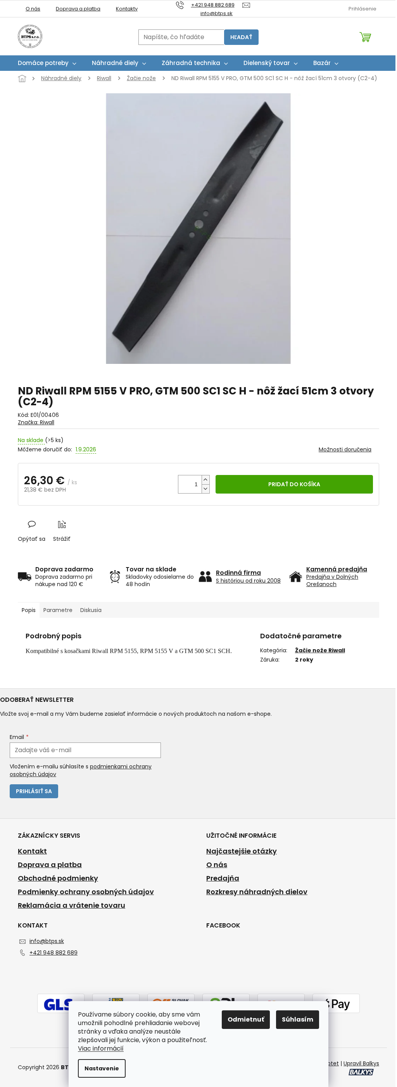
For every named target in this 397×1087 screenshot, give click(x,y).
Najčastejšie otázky (241, 851)
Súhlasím (297, 1019)
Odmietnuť (246, 1019)
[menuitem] (47, 63)
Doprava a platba (78, 8)
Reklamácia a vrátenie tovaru (71, 905)
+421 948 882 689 (53, 953)
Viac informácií (101, 1048)
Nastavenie (102, 1068)
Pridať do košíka (294, 484)
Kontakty (127, 8)
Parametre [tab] (57, 610)
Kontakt (32, 851)
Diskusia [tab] (91, 610)
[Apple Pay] (336, 1004)
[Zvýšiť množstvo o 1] (205, 479)
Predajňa (222, 878)
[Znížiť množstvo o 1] (205, 488)
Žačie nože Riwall (320, 650)
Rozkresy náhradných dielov (256, 892)
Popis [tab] (29, 610)
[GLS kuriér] (60, 1004)
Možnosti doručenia (345, 449)
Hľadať (241, 37)
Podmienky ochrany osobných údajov (86, 892)
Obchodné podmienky (58, 878)
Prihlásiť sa (34, 791)
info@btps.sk (46, 941)
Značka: (36, 422)
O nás (33, 8)
